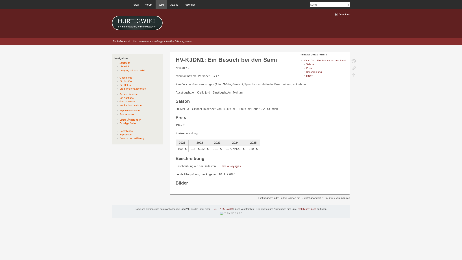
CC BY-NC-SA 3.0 (223, 209)
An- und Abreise (128, 94)
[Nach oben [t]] (354, 74)
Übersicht (124, 66)
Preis (309, 68)
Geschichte (125, 77)
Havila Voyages (231, 166)
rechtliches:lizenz (307, 209)
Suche (348, 4)
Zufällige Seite (127, 123)
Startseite (124, 62)
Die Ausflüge (126, 97)
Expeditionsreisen (129, 110)
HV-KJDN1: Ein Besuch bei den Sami (325, 60)
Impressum (125, 134)
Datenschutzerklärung (132, 138)
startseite (144, 41)
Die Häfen (125, 85)
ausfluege (157, 41)
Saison (310, 64)
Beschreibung (314, 71)
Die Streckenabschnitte (132, 88)
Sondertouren (127, 114)
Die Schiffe (125, 81)
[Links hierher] (354, 67)
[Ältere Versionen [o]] (354, 61)
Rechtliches (126, 130)
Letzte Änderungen (130, 119)
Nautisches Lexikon (130, 105)
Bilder (309, 75)
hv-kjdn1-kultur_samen (179, 41)
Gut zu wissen (127, 101)
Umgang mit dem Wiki (132, 70)
